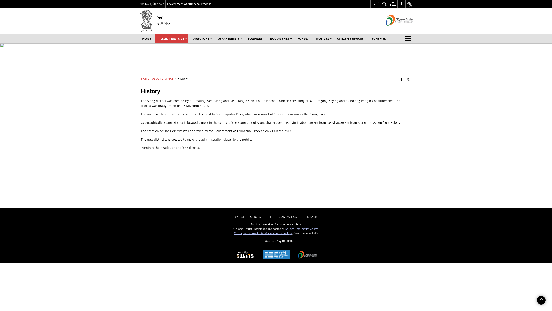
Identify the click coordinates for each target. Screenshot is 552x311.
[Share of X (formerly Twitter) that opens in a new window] (408, 79)
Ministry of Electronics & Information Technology (263, 233)
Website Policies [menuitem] (248, 217)
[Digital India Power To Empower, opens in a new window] (307, 255)
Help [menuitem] (269, 217)
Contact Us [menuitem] (288, 217)
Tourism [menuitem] (255, 38)
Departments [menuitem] (229, 38)
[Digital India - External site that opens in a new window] (394, 29)
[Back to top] (541, 300)
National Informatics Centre (301, 228)
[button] (409, 38)
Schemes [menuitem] (379, 38)
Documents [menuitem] (279, 38)
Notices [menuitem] (322, 38)
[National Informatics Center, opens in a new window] (276, 254)
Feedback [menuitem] (309, 217)
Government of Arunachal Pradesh (189, 4)
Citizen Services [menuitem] (350, 38)
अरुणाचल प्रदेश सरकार (152, 4)
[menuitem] (375, 4)
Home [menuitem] (146, 38)
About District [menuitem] (172, 38)
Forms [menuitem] (302, 38)
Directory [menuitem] (201, 38)
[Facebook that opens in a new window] (402, 79)
